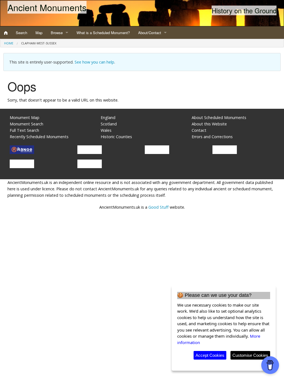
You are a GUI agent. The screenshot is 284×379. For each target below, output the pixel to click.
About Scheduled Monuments (219, 117)
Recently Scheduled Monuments (39, 136)
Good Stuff (158, 207)
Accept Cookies (210, 355)
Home (8, 43)
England (108, 117)
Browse (57, 32)
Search (21, 32)
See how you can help (94, 62)
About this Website (209, 124)
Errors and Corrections (212, 136)
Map (39, 32)
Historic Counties (116, 136)
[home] (6, 32)
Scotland (109, 124)
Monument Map (24, 117)
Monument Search (26, 124)
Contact (199, 130)
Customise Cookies (250, 355)
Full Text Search (24, 130)
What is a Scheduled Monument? (103, 32)
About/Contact (149, 32)
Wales (106, 130)
